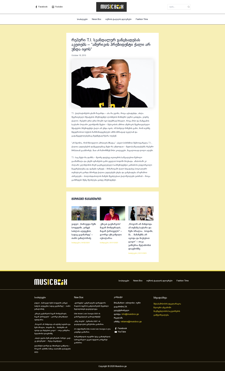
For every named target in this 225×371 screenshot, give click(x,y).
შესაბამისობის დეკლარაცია (168, 304)
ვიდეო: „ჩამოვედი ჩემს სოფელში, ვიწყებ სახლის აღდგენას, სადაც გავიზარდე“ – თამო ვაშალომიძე (83, 231)
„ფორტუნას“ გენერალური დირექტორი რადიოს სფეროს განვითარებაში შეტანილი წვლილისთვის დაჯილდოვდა (91, 306)
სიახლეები (82, 19)
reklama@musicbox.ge (131, 322)
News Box (96, 19)
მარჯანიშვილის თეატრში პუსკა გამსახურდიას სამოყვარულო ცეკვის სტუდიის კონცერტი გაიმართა (92, 340)
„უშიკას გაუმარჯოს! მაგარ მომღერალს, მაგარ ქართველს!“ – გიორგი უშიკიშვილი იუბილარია (111, 231)
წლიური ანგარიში (163, 308)
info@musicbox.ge (130, 314)
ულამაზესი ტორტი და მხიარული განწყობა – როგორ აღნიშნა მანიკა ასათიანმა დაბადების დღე (52, 349)
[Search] (188, 7)
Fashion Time (142, 19)
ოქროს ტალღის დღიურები (118, 19)
